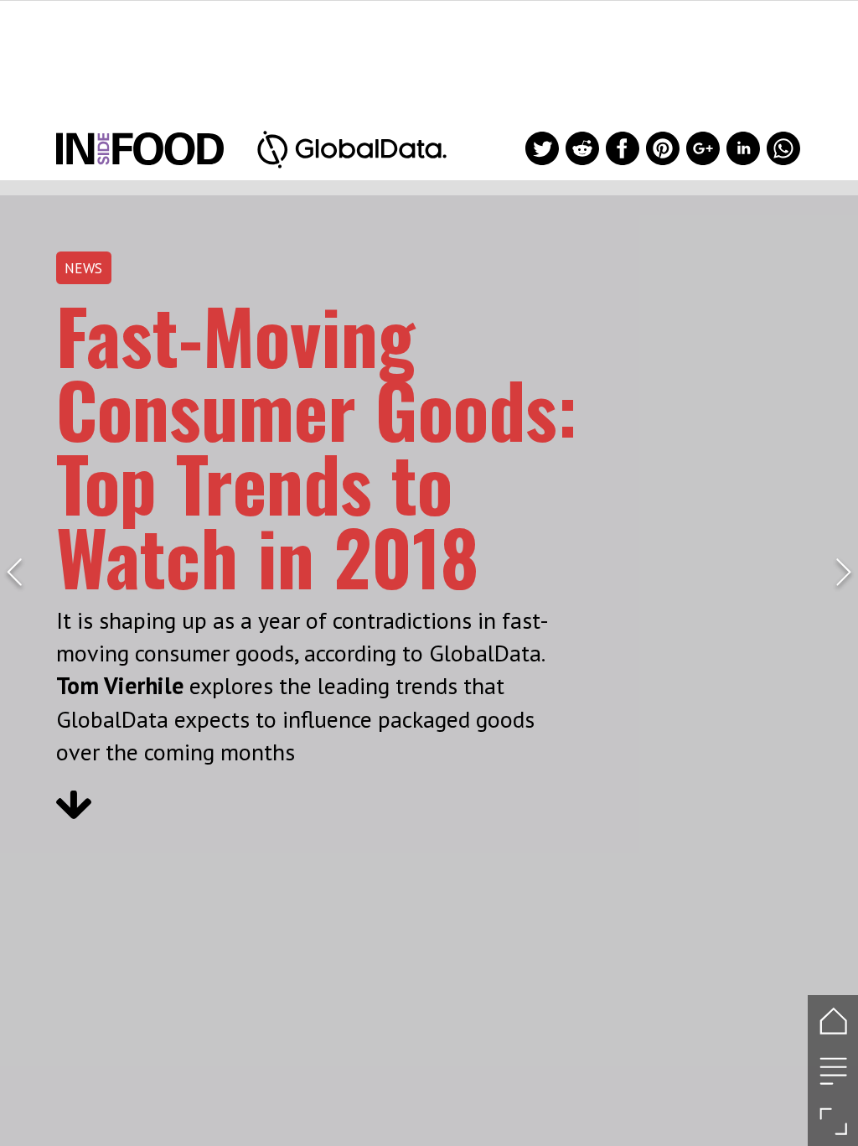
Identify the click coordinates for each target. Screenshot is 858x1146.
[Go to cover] (833, 1020)
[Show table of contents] (833, 1070)
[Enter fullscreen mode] (833, 1121)
